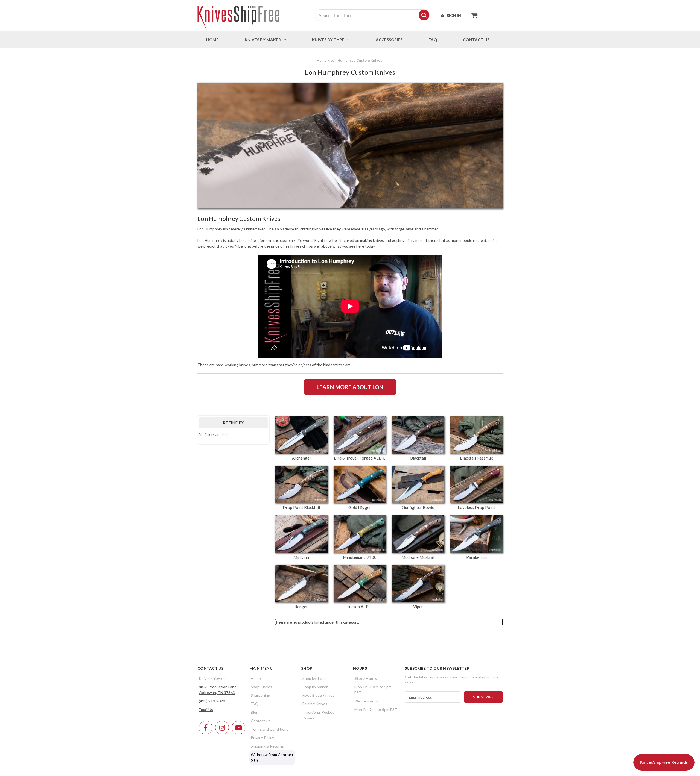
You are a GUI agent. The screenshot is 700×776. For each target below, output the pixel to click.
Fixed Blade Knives (318, 695)
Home (212, 39)
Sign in (454, 15)
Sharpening (260, 695)
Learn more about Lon (350, 387)
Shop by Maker (315, 686)
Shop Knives (261, 686)
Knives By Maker (263, 39)
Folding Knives (314, 703)
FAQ (432, 39)
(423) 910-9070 (212, 701)
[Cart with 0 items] (472, 15)
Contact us (476, 39)
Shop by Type (314, 678)
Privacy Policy (262, 737)
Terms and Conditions (269, 729)
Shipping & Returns (267, 746)
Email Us (206, 709)
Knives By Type (328, 39)
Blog (254, 712)
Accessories (389, 39)
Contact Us (260, 720)
